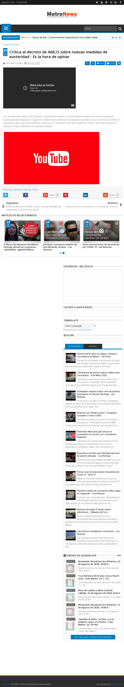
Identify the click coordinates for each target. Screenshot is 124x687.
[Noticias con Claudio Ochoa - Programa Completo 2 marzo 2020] (71, 417)
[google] (116, 2)
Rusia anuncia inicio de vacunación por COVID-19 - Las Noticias (101, 245)
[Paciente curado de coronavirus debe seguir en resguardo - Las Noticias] (71, 495)
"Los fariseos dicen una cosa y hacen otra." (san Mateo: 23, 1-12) (98, 577)
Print (101, 63)
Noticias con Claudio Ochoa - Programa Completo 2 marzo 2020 (97, 414)
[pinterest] (106, 2)
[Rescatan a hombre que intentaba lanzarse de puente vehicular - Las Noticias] (71, 457)
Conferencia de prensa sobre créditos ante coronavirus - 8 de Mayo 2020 (98, 374)
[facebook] (120, 2)
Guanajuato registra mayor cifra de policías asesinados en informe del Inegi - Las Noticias (98, 394)
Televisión (6, 684)
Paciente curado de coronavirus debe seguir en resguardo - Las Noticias (99, 492)
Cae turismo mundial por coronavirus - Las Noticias (98, 532)
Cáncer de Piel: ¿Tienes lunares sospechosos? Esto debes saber (65, 37)
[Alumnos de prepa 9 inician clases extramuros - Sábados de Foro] (71, 514)
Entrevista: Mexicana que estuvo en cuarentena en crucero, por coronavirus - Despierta (97, 434)
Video (35, 189)
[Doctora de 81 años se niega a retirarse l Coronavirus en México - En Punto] (71, 358)
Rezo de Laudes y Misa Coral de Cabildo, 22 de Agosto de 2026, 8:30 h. (99, 591)
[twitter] (97, 2)
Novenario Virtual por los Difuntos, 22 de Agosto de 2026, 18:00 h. (99, 563)
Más (119, 555)
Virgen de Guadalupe (81, 555)
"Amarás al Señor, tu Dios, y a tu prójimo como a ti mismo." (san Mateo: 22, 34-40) (96, 622)
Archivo (93, 346)
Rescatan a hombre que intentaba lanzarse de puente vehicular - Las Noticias (98, 454)
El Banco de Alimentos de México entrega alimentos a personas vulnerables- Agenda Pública (21, 247)
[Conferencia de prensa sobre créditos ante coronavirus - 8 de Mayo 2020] (71, 377)
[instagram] (111, 2)
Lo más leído (74, 346)
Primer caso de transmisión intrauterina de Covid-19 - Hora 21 (98, 473)
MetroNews (116, 684)
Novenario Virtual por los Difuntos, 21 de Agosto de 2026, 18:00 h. (99, 606)
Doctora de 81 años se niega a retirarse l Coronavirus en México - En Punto (97, 355)
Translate (86, 329)
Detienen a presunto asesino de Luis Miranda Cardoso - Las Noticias (60, 247)
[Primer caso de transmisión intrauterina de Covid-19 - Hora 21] (71, 476)
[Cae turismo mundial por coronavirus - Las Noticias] (71, 535)
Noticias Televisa (22, 189)
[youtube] (102, 2)
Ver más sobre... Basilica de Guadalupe (93, 637)
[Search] (120, 28)
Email (112, 63)
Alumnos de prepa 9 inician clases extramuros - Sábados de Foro (94, 511)
